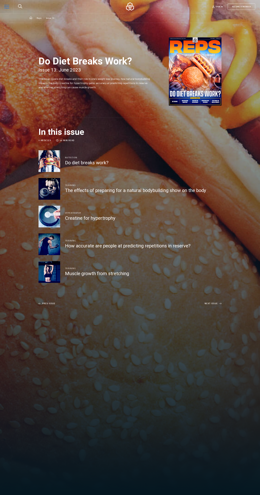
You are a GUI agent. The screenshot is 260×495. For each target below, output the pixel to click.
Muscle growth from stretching (97, 274)
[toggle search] (20, 6)
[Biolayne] (130, 6)
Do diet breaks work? (86, 163)
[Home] (30, 18)
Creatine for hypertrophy (90, 218)
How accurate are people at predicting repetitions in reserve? (127, 246)
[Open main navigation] (6, 6)
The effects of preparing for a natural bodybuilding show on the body (135, 190)
